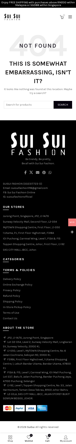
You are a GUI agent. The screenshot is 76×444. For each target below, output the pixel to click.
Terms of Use (11, 312)
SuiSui (30, 427)
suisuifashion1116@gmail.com (29, 188)
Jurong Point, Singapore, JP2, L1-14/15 (26, 216)
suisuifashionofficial (19, 196)
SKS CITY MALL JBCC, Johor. (20, 249)
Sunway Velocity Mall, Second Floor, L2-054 (30, 221)
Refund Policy (11, 296)
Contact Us (10, 318)
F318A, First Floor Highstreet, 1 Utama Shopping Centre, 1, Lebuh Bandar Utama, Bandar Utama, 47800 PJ (37, 364)
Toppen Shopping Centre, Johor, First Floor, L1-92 (34, 244)
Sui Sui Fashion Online (21, 192)
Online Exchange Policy (17, 284)
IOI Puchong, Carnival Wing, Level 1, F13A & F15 (31, 238)
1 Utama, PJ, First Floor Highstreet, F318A (28, 233)
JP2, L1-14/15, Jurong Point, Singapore (30, 337)
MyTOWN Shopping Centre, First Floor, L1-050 (31, 227)
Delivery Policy (12, 279)
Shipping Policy (12, 301)
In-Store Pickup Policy (17, 307)
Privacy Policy (11, 290)
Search (63, 104)
